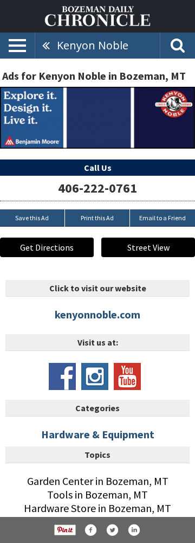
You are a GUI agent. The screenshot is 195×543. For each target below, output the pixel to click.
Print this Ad (97, 218)
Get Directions (47, 247)
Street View (148, 247)
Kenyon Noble (92, 45)
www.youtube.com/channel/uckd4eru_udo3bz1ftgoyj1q (127, 376)
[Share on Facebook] (90, 530)
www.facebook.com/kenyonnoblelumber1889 (62, 376)
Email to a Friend (162, 218)
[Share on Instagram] (134, 530)
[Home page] (97, 15)
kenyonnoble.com (97, 314)
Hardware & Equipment (97, 434)
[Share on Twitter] (112, 530)
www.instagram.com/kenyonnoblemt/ (94, 376)
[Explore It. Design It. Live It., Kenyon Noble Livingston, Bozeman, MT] (97, 118)
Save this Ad (32, 218)
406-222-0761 (97, 188)
